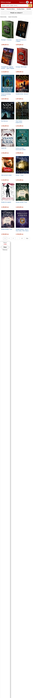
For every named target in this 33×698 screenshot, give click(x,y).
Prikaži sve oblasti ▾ (16, 13)
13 (21, 238)
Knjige (2, 9)
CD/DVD (29, 9)
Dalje (27, 238)
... (17, 238)
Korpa (5, 247)
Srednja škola (20, 9)
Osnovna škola (11, 9)
